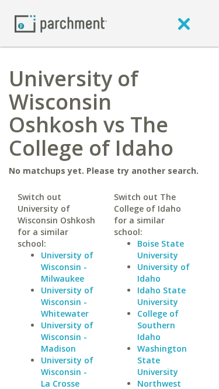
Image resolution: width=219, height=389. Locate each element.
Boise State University (160, 249)
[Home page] (61, 23)
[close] (184, 23)
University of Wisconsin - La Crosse (67, 372)
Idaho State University (161, 296)
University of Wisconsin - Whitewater (67, 302)
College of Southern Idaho (158, 325)
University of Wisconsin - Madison (67, 337)
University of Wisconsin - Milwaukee (67, 267)
